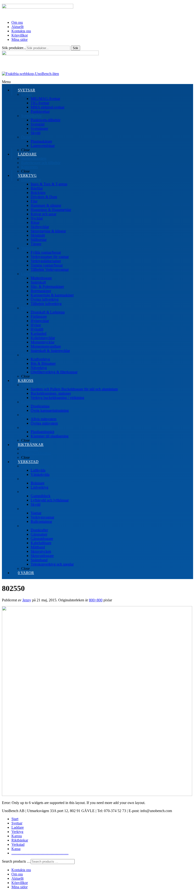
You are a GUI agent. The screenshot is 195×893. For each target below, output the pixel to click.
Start (14, 819)
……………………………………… (39, 853)
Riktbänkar (19, 840)
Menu (6, 82)
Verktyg (17, 832)
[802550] (97, 795)
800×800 (95, 600)
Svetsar (16, 823)
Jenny (26, 600)
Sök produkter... (14, 48)
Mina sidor (19, 39)
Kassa (15, 849)
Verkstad (17, 844)
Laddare (17, 827)
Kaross (16, 836)
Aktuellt (17, 27)
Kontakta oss (21, 31)
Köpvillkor (19, 35)
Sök (75, 48)
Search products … (16, 861)
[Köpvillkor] (30, 74)
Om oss (17, 22)
